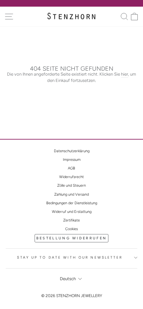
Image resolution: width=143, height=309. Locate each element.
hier (124, 74)
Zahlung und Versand (71, 194)
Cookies (71, 229)
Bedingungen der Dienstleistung (71, 203)
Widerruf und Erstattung (71, 212)
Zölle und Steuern (71, 185)
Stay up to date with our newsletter (69, 257)
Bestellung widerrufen (71, 238)
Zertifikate (71, 220)
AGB (71, 168)
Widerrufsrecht (71, 177)
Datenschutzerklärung (71, 151)
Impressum (71, 159)
